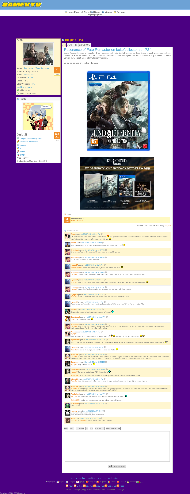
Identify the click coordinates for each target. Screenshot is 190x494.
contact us (116, 478)
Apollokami (75, 388)
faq (109, 478)
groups (22, 155)
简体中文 (103, 482)
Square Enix (29, 74)
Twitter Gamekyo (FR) (95, 490)
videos (108, 12)
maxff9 (73, 243)
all (64, 44)
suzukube (75, 404)
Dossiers (84, 44)
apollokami (75, 340)
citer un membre (113, 428)
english (62, 482)
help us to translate (77, 478)
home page (73, 12)
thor (73, 418)
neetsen (74, 411)
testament (75, 362)
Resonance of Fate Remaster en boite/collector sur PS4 (107, 50)
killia (73, 220)
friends (22, 151)
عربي (142, 482)
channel (23, 145)
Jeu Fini (72, 44)
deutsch (133, 482)
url (87, 428)
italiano (113, 482)
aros (73, 234)
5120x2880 (75, 354)
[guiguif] (38, 130)
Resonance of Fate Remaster (36, 68)
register (98, 15)
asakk (73, 309)
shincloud (75, 250)
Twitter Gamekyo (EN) (75, 490)
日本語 (81, 482)
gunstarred (75, 317)
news (87, 12)
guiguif (22, 134)
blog (21, 148)
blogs (97, 12)
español (123, 482)
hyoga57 (79, 220)
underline (80, 428)
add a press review (28, 93)
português (92, 482)
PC (33, 84)
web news (111, 486)
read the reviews (24, 87)
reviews (121, 12)
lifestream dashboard (29, 142)
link (91, 428)
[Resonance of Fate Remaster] (38, 66)
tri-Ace (30, 78)
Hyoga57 (74, 356)
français (72, 482)
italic (72, 428)
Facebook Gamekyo (115, 490)
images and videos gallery (31, 138)
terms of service (99, 478)
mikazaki (74, 379)
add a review (25, 90)
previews (100, 486)
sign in (91, 15)
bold (66, 428)
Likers (57, 74)
